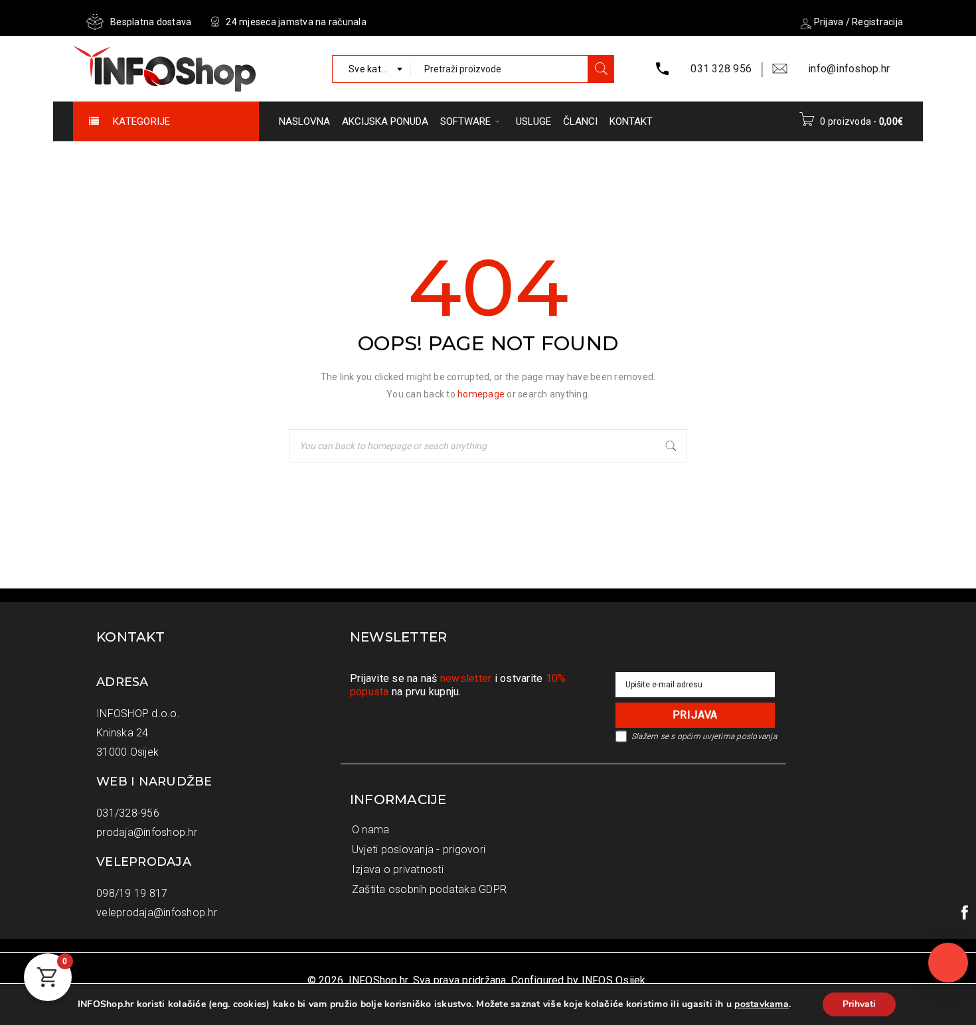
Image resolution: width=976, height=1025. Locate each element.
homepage (481, 394)
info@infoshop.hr (849, 68)
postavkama (761, 1004)
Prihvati (859, 1004)
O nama (371, 829)
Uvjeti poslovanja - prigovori (418, 849)
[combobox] (371, 69)
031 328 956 (721, 68)
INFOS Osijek (614, 980)
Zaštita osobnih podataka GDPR (429, 889)
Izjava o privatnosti (398, 869)
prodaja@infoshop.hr (146, 832)
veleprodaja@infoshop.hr (156, 912)
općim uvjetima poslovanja (727, 736)
